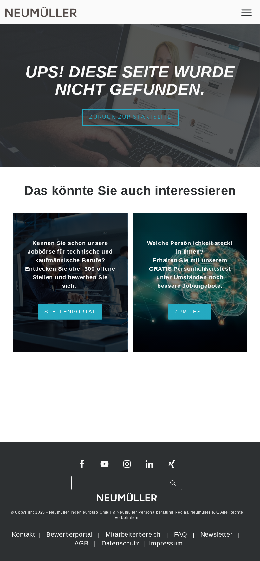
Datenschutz (121, 543)
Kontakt (23, 534)
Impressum (166, 543)
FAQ (180, 534)
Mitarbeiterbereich (134, 534)
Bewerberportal (69, 534)
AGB (81, 543)
